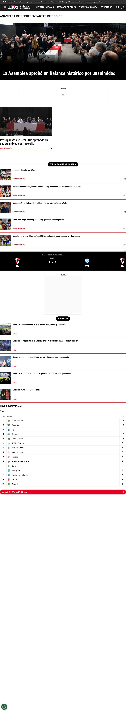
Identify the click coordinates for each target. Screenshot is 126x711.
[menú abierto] (4, 8)
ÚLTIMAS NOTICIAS (45, 7)
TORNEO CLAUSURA (88, 7)
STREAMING (106, 7)
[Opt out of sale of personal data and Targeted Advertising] (4, 707)
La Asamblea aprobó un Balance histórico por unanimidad (59, 73)
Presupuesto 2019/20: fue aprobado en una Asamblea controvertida (24, 141)
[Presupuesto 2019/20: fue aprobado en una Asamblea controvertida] (26, 126)
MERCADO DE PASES (66, 7)
